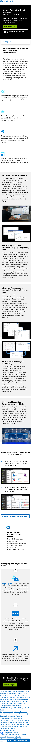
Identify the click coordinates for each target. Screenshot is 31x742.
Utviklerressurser (10, 716)
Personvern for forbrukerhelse (10, 735)
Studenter (19, 716)
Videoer (6, 722)
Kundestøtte (18, 706)
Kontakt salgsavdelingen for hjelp (14, 32)
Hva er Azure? (4, 691)
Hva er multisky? (5, 724)
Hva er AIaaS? (12, 726)
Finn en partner (14, 714)
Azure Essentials (12, 695)
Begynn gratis (7, 584)
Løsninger (3, 703)
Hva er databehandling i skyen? (20, 722)
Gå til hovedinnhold (6, 1)
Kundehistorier (22, 695)
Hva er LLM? (21, 726)
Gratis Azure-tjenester (23, 697)
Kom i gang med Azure (16, 691)
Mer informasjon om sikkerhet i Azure (15, 516)
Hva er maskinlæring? (18, 724)
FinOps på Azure (22, 699)
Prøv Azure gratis (10, 26)
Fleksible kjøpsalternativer (8, 699)
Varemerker (4, 741)
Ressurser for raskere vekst (16, 703)
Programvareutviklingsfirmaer (10, 712)
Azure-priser (11, 697)
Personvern (10, 737)
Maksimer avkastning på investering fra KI (14, 701)
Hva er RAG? (12, 728)
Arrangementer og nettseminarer (11, 718)
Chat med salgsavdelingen (19, 740)
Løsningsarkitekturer (7, 706)
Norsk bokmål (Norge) (7, 731)
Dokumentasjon (24, 714)
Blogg (2, 716)
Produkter (3, 697)
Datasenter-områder (15, 693)
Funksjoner (7, 42)
